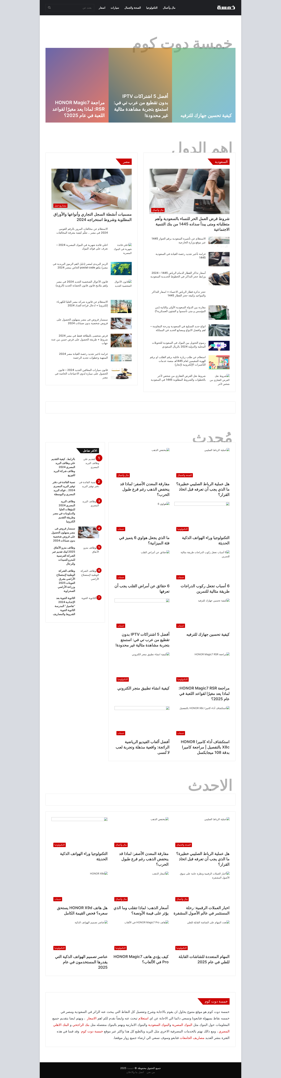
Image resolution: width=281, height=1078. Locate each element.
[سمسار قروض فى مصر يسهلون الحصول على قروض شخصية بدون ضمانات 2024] (121, 323)
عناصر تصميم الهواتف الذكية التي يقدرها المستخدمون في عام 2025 (81, 962)
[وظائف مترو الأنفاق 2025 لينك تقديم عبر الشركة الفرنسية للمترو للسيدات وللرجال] (88, 553)
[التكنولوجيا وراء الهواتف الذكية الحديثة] (77, 85)
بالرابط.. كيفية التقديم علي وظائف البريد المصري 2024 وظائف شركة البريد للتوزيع (63, 467)
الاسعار (91, 1018)
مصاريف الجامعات (192, 1038)
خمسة (130, 1068)
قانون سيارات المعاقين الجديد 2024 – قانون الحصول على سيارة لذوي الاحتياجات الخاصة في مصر (81, 373)
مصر (126, 162)
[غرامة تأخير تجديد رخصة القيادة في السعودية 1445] (219, 259)
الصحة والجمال (132, 7)
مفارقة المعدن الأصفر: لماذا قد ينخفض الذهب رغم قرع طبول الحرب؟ (141, 109)
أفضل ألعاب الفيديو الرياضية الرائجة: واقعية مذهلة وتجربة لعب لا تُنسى (143, 747)
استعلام (143, 1018)
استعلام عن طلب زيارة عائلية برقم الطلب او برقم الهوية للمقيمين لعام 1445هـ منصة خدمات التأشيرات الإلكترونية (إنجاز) (178, 360)
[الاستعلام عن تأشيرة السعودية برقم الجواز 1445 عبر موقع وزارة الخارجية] (219, 242)
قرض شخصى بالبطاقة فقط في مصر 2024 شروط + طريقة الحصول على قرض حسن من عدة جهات (79, 339)
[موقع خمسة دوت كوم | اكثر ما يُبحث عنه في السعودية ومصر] (226, 7)
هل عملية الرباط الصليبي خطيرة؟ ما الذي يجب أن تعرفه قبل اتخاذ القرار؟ (208, 109)
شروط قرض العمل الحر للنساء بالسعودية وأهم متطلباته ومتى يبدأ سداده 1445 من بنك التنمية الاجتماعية (192, 224)
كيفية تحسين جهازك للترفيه (208, 634)
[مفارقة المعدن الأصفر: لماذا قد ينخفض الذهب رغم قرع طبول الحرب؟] (140, 85)
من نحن (151, 1072)
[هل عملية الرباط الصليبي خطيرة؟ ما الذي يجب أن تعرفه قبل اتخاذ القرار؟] (204, 85)
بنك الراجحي (80, 1025)
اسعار (102, 7)
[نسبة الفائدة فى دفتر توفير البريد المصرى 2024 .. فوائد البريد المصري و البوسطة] (88, 487)
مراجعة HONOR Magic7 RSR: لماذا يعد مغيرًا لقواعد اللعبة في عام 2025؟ (204, 693)
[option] (204, 85)
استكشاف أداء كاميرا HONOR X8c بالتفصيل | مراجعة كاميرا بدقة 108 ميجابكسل (205, 747)
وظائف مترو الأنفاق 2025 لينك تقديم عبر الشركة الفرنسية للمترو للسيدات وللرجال (63, 555)
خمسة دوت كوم (92, 1031)
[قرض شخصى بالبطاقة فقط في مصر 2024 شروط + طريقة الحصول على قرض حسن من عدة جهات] (121, 340)
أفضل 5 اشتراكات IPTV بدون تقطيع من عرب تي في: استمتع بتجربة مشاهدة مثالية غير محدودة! (142, 639)
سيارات (115, 7)
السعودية (221, 162)
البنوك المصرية (182, 1025)
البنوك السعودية (159, 1025)
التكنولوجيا (152, 7)
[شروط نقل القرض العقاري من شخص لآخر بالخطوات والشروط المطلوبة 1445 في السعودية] (219, 380)
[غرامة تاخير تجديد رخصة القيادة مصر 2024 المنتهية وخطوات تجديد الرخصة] (121, 357)
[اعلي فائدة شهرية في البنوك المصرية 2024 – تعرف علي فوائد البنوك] (121, 250)
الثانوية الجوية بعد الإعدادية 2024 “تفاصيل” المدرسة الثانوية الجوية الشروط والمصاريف (64, 606)
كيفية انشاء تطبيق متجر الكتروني (143, 688)
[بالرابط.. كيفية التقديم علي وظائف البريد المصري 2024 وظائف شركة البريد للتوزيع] (88, 463)
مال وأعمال (169, 7)
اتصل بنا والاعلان (135, 1072)
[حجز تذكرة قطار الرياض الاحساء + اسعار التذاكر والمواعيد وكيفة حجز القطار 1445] (219, 295)
